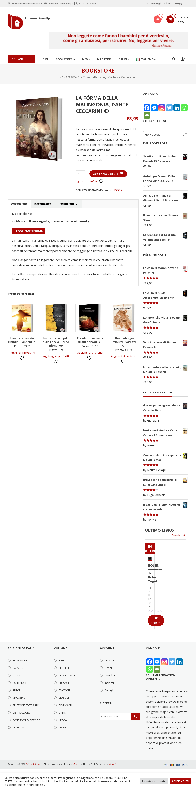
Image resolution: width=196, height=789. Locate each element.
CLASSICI (64, 697)
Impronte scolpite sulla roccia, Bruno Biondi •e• (56, 341)
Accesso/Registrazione (158, 3)
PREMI (123, 59)
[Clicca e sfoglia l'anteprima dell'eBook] (28, 231)
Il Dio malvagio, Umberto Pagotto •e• (123, 341)
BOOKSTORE (64, 59)
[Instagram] (161, 107)
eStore (75, 764)
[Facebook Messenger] (154, 107)
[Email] (147, 115)
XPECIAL (63, 720)
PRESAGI (64, 682)
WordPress (114, 764)
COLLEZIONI (19, 682)
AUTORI (17, 690)
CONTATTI (18, 727)
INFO (85, 59)
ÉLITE (62, 660)
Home (63, 77)
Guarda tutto (179, 535)
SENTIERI (64, 668)
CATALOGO (19, 668)
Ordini (108, 668)
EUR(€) (178, 3)
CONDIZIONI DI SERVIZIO (26, 720)
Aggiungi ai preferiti (87, 181)
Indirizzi (109, 682)
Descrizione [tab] (19, 203)
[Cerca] (135, 716)
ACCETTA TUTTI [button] (180, 781)
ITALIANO (147, 59)
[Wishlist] (157, 19)
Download (111, 675)
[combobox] (165, 133)
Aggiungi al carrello (105, 174)
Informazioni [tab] (43, 203)
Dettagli (109, 690)
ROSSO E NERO (67, 675)
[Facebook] (147, 107)
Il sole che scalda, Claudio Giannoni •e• (22, 340)
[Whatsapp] (184, 107)
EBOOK (73, 77)
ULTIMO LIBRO (159, 530)
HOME (45, 59)
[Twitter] (169, 107)
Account (109, 660)
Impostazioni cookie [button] (153, 781)
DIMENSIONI (66, 705)
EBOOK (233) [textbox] (164, 135)
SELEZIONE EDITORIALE (26, 705)
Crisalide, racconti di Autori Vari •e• (90, 340)
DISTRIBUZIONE (21, 712)
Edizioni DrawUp (37, 18)
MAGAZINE (104, 59)
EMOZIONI (64, 690)
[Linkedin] (176, 107)
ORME (62, 712)
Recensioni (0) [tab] (68, 203)
